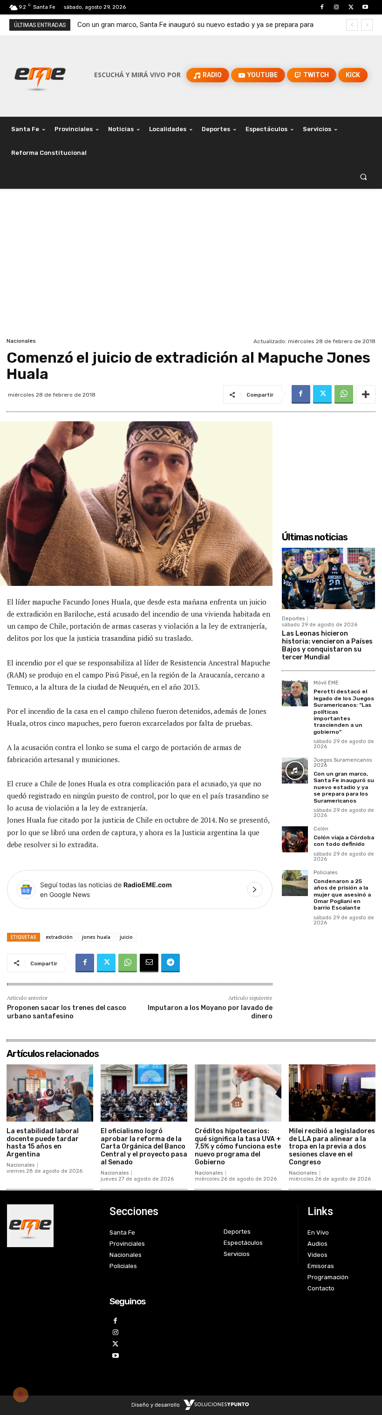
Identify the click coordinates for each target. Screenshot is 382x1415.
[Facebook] (321, 7)
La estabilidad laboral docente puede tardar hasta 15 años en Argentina (43, 1142)
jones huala (96, 937)
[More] (365, 394)
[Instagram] (336, 7)
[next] (367, 25)
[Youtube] (365, 7)
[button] (363, 177)
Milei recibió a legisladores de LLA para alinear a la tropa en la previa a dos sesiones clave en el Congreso (332, 1146)
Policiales (325, 873)
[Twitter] (351, 7)
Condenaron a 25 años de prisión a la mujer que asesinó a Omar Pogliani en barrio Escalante (342, 894)
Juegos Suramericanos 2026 (343, 762)
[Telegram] (170, 963)
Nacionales (21, 341)
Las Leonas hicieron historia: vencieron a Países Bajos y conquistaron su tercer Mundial (327, 645)
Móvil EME (326, 683)
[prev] (352, 25)
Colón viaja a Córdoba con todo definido (144, 24)
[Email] (149, 963)
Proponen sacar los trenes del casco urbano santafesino (66, 1012)
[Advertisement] (191, 265)
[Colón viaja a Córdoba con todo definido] (295, 839)
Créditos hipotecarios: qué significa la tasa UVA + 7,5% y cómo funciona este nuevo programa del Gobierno (238, 1146)
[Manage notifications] (20, 1394)
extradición (59, 937)
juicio (126, 937)
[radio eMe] (51, 1225)
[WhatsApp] (343, 394)
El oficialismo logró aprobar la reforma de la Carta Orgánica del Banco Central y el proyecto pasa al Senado (144, 1146)
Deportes (293, 618)
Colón (321, 829)
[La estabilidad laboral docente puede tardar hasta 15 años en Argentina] (50, 1093)
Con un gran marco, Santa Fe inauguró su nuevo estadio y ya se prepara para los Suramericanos (344, 787)
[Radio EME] (40, 74)
